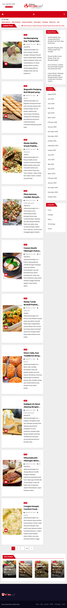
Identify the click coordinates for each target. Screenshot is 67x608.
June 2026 (51, 103)
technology (45, 22)
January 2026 (52, 127)
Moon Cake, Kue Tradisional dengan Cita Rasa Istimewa (33, 356)
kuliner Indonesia (6, 22)
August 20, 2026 (30, 512)
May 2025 (51, 164)
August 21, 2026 (30, 308)
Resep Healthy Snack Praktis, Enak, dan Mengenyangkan (55, 58)
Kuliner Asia (52, 22)
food (58, 22)
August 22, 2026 (30, 95)
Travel (50, 229)
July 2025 (51, 155)
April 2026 (51, 113)
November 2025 (53, 136)
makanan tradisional (27, 22)
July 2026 (51, 99)
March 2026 (51, 117)
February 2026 (52, 122)
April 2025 (51, 169)
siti (39, 44)
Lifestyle (50, 215)
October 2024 (52, 197)
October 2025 (52, 141)
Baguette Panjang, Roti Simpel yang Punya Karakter (32, 92)
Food (25, 34)
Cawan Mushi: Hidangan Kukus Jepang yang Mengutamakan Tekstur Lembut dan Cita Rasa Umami (56, 77)
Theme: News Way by (7, 604)
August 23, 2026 (30, 44)
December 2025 (53, 131)
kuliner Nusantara (16, 22)
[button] (64, 14)
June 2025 (51, 159)
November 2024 (53, 192)
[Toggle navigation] (34, 14)
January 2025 (52, 183)
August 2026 (52, 94)
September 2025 (53, 145)
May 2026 (51, 108)
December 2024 (53, 187)
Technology (51, 224)
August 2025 (52, 150)
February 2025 (52, 178)
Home (37, 604)
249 (27, 548)
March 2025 (51, 173)
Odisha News (16, 604)
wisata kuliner (37, 22)
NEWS (51, 604)
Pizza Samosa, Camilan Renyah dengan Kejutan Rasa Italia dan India (55, 66)
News (49, 219)
